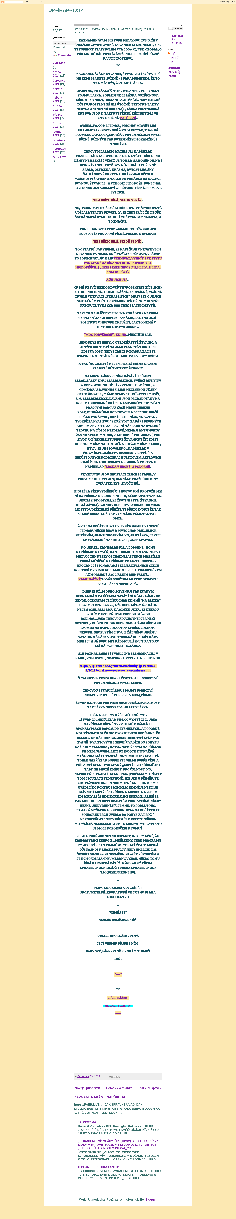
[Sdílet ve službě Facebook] (117, 1077)
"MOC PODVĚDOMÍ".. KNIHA (105, 335)
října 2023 (59, 157)
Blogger (150, 1199)
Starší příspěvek (150, 1088)
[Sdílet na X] (114, 1077)
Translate (64, 55)
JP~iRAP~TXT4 (66, 10)
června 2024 (57, 90)
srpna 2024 (57, 73)
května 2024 (57, 99)
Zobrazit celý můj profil (174, 72)
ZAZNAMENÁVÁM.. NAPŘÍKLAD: (101, 1097)
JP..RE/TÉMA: (87, 1122)
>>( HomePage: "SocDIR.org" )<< (118, 1006)
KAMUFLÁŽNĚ (89, 579)
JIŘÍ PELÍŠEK (117, 998)
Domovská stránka (119, 1088)
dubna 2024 (57, 107)
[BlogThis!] (112, 1077)
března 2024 (57, 116)
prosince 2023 (59, 142)
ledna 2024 (57, 133)
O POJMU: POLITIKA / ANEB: (98, 1167)
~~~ (118, 1013)
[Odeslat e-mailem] (110, 1077)
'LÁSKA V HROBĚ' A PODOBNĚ (127, 467)
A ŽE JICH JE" (116, 280)
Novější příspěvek (87, 1088)
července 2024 (59, 82)
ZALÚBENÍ (128, 118)
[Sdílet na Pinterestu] (119, 1077)
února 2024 (57, 125)
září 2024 (59, 63)
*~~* (118, 974)
